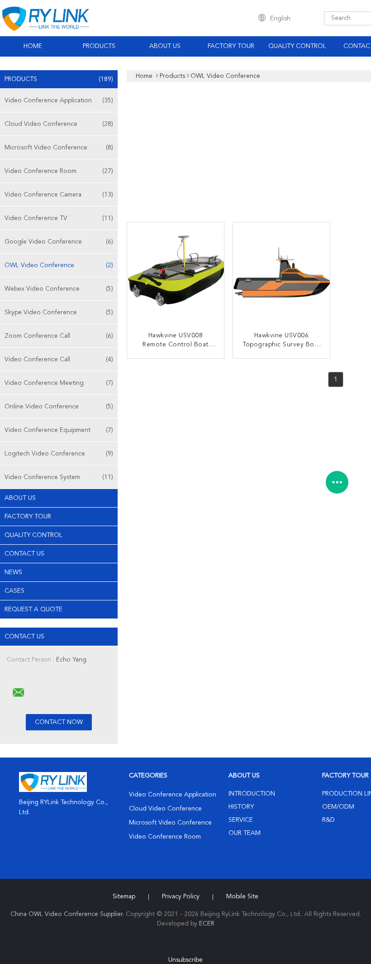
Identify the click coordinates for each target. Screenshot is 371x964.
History (241, 807)
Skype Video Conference (59, 312)
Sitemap (124, 896)
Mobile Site (242, 896)
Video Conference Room (59, 171)
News (13, 572)
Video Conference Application (59, 100)
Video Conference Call (59, 359)
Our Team (244, 833)
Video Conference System (59, 477)
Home (33, 46)
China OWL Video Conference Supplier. (68, 914)
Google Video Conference (59, 242)
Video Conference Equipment (59, 430)
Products (99, 46)
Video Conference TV (59, 218)
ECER (206, 924)
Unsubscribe (185, 960)
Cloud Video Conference (59, 124)
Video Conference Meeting (59, 383)
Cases (14, 591)
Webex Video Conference (59, 289)
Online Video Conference (59, 406)
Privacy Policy (181, 896)
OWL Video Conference (59, 265)
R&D (328, 820)
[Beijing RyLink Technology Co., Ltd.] (18, 692)
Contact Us (24, 554)
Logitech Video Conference (59, 454)
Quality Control (297, 46)
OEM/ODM (338, 807)
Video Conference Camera (59, 195)
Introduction (251, 794)
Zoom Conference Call (59, 336)
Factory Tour (231, 46)
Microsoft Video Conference (59, 147)
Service (240, 820)
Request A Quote (33, 609)
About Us (165, 46)
